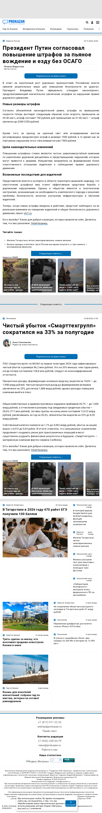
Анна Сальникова (21, 342)
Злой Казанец (39, 223)
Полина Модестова (14, 66)
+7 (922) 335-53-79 (49, 740)
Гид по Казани (12, 688)
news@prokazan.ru (50, 745)
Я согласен (71, 803)
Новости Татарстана (14, 505)
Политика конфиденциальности (78, 806)
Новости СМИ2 (10, 257)
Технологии (81, 505)
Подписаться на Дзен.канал (51, 76)
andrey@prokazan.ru (50, 726)
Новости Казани (13, 635)
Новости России (13, 41)
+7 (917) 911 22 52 (49, 722)
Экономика (11, 318)
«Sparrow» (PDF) (84, 798)
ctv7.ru (28, 213)
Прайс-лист (49, 731)
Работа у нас (50, 749)
